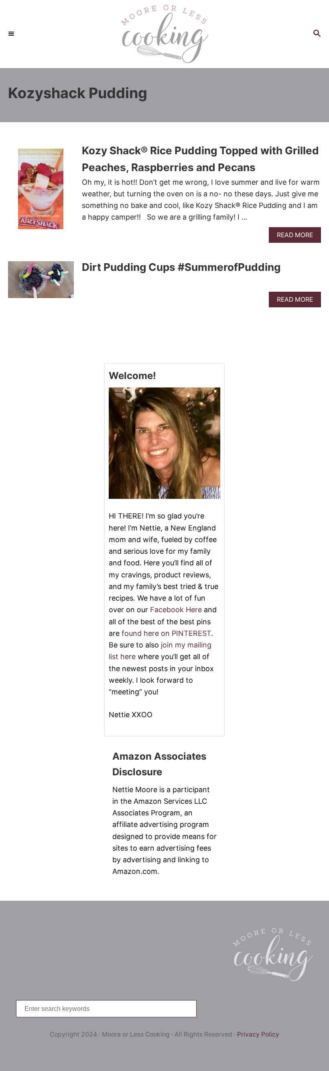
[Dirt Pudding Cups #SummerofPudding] (41, 283)
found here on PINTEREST (166, 633)
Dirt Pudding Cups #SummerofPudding (181, 267)
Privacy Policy (258, 1034)
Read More (298, 237)
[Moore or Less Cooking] (164, 34)
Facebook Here (176, 609)
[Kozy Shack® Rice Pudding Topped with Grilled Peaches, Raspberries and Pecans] (40, 192)
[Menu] (12, 34)
